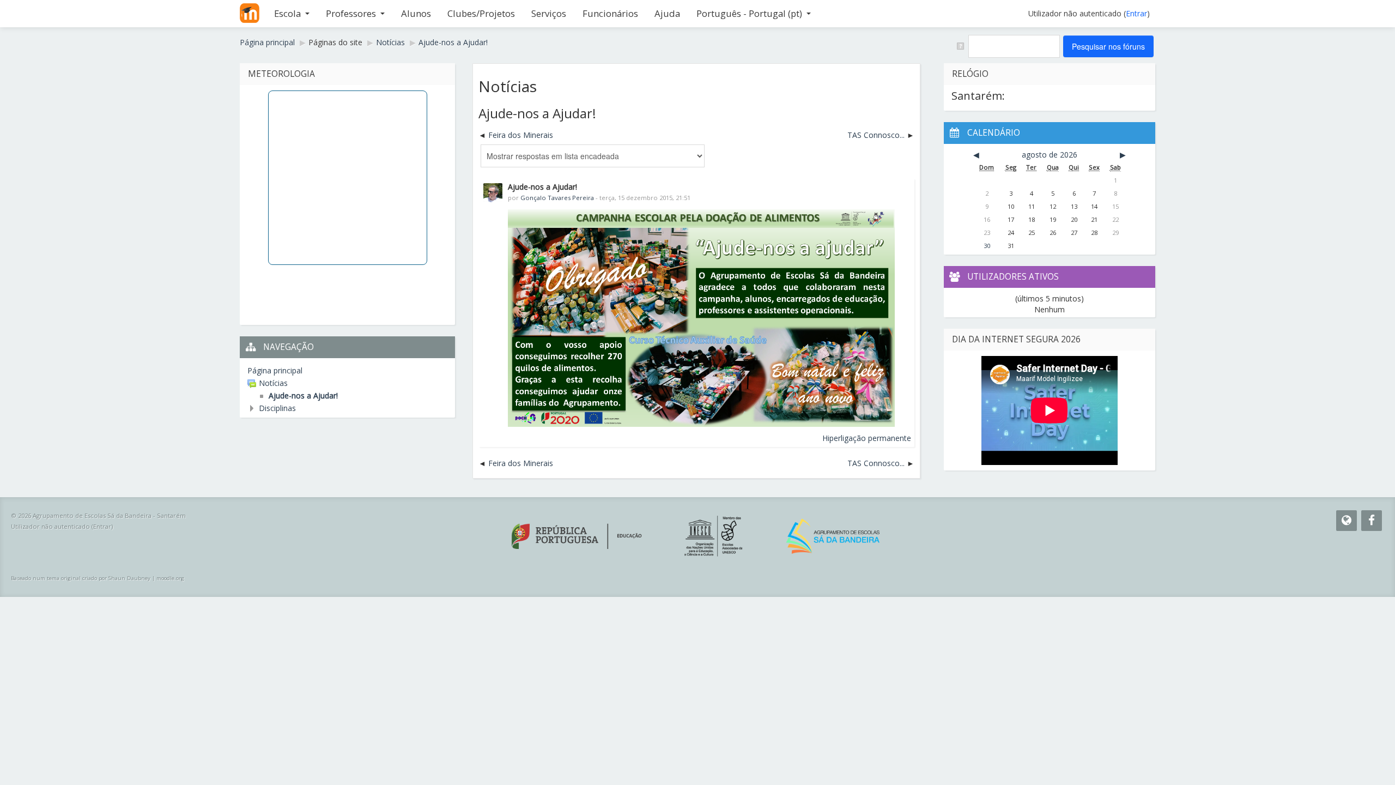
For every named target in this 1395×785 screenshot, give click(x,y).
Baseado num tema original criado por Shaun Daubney (80, 578)
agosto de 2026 (1049, 154)
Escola (287, 13)
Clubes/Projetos (481, 13)
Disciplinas (277, 408)
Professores (351, 13)
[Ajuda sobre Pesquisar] (960, 45)
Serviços (548, 13)
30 (987, 245)
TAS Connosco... (876, 135)
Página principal (274, 370)
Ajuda (667, 13)
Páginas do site (335, 42)
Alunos (416, 13)
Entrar (1136, 13)
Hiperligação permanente (866, 438)
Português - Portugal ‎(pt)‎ (749, 13)
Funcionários (610, 13)
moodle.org (170, 578)
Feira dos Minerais (520, 135)
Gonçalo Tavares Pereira (557, 198)
